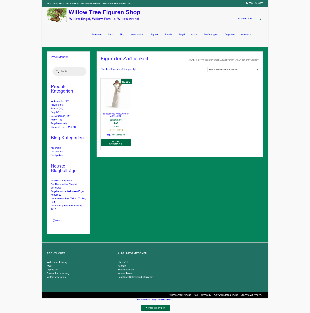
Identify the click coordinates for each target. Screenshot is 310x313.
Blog (122, 34)
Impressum (52, 269)
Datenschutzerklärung (58, 273)
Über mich (123, 262)
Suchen (114, 3)
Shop (61, 3)
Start (191, 60)
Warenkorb (124, 3)
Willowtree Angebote (61, 180)
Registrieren (72, 3)
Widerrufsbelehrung (57, 262)
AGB (49, 265)
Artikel (194, 34)
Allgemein (56, 147)
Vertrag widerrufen (56, 276)
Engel (182, 34)
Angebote (230, 34)
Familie (168, 34)
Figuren (155, 34)
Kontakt (97, 3)
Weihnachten (137, 34)
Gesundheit (57, 151)
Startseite (52, 3)
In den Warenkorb (116, 142)
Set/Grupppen (211, 34)
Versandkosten (118, 134)
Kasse (106, 3)
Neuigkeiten (57, 155)
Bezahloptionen (126, 269)
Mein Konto (86, 3)
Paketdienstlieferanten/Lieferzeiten (135, 276)
